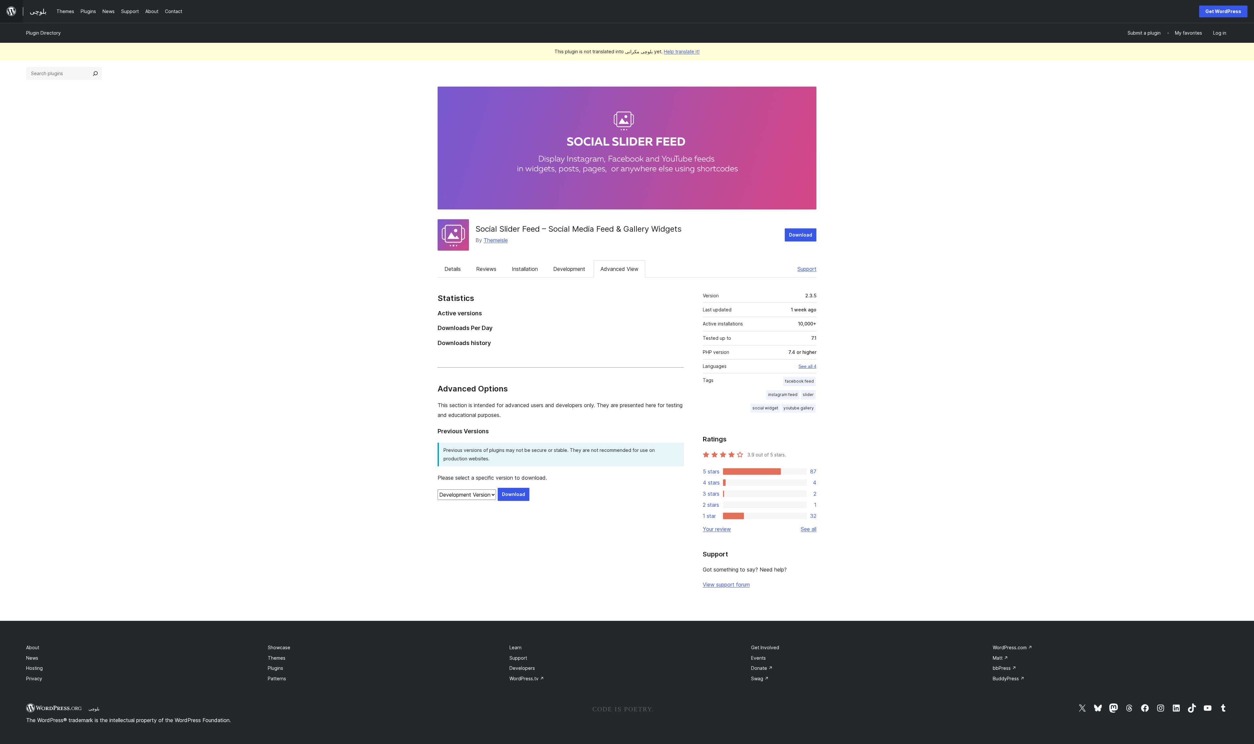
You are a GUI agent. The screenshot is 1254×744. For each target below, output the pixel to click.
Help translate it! (681, 51)
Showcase (279, 647)
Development (569, 269)
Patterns (277, 678)
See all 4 (807, 366)
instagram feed (782, 394)
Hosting (34, 668)
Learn (515, 647)
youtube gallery (798, 407)
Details (452, 269)
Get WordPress (1223, 11)
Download (800, 235)
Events (758, 658)
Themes (276, 658)
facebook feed (799, 381)
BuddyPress (1008, 678)
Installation (525, 269)
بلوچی (94, 708)
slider (808, 394)
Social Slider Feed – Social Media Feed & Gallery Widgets (578, 229)
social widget (765, 407)
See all (808, 529)
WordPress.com (1012, 647)
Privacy (34, 678)
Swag (760, 678)
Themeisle (496, 240)
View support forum (726, 584)
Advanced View (619, 269)
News (32, 658)
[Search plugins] (95, 73)
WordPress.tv (526, 678)
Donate (762, 668)
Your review (717, 529)
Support (806, 269)
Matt (1000, 658)
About (32, 647)
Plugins (275, 668)
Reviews (486, 269)
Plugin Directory (43, 33)
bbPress (1004, 668)
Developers (522, 668)
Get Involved (765, 647)
